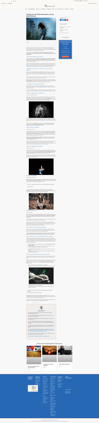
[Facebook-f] (2, 3)
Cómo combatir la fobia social (64, 32)
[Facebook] (11, 1)
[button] (61, 20)
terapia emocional (41, 65)
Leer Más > (29, 369)
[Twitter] (13, 1)
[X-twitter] (3, 3)
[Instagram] (15, 1)
